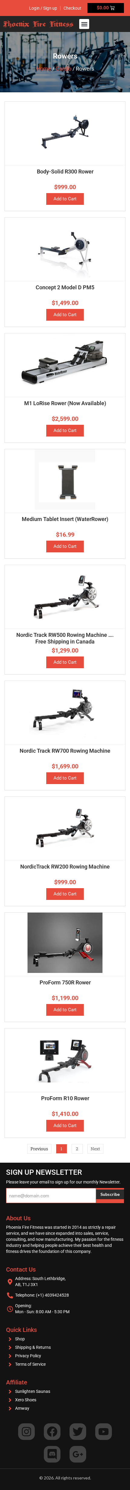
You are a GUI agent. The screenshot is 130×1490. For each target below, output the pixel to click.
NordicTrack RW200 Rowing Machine (65, 866)
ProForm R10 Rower (65, 1098)
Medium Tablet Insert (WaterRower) (65, 519)
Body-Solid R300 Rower (65, 171)
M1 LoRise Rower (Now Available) (65, 403)
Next (95, 1149)
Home (43, 68)
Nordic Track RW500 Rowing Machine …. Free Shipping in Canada (65, 638)
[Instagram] (26, 1431)
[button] (84, 24)
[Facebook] (52, 1431)
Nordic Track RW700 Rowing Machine (65, 751)
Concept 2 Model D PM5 (65, 287)
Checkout (72, 8)
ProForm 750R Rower (65, 982)
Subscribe (110, 1194)
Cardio (63, 68)
